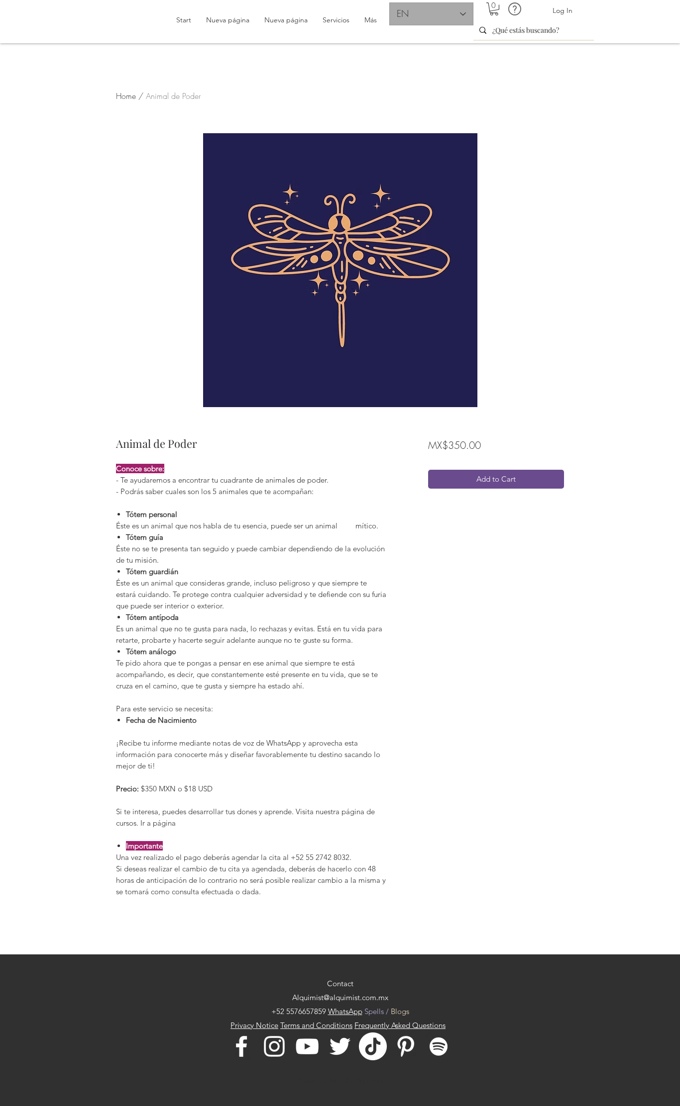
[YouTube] (307, 1046)
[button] (494, 8)
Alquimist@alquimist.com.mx (340, 997)
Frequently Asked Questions (400, 1025)
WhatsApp (345, 1011)
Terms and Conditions (316, 1025)
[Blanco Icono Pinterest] (406, 1046)
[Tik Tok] (373, 1046)
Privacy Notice (254, 1025)
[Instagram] (274, 1046)
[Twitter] (340, 1046)
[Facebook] (241, 1046)
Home (126, 95)
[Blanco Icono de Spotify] (439, 1046)
